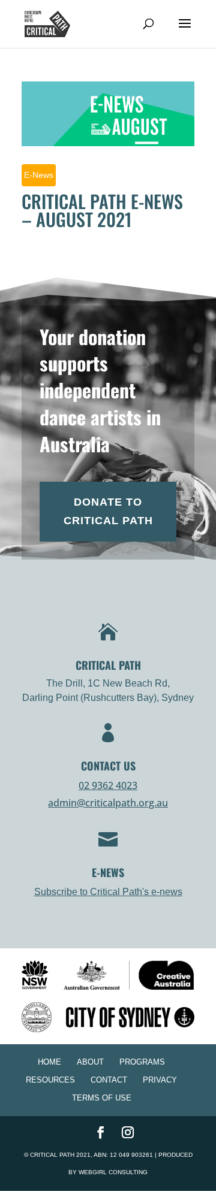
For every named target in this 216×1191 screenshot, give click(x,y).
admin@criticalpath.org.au (108, 802)
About (90, 1061)
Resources (50, 1079)
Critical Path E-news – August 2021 (102, 210)
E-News (38, 175)
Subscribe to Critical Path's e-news (108, 892)
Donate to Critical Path (108, 511)
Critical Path (52, 1154)
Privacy (160, 1079)
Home (49, 1061)
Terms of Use (101, 1097)
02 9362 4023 (108, 785)
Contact (109, 1079)
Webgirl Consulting (113, 1172)
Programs (142, 1061)
